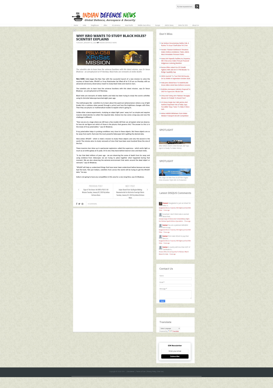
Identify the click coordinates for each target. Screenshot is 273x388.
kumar (165, 225)
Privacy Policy (151, 371)
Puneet (165, 203)
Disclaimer (130, 371)
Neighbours (95, 25)
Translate (175, 331)
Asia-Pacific (129, 25)
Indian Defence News (108, 43)
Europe (157, 25)
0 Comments (92, 204)
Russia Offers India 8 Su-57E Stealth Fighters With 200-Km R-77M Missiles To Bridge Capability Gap (175, 69)
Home (76, 25)
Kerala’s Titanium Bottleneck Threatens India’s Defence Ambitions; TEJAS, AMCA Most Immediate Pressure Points (175, 52)
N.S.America (116, 25)
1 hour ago (166, 210)
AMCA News (169, 25)
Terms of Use (141, 371)
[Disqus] (113, 241)
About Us (195, 25)
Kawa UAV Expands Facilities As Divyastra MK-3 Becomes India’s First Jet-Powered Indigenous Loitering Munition (175, 60)
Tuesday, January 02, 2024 (86, 43)
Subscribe (174, 356)
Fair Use (160, 371)
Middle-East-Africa (144, 25)
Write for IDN (183, 25)
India (84, 25)
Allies (105, 25)
